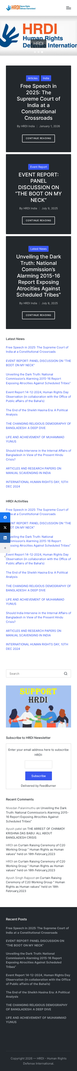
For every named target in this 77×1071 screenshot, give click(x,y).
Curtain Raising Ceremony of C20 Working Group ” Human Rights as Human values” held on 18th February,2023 (35, 849)
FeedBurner (47, 786)
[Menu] (68, 7)
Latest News (38, 248)
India (46, 78)
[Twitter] (5, 527)
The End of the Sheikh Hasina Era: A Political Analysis (38, 994)
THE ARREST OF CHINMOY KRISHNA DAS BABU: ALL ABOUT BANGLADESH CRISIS (35, 833)
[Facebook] (5, 517)
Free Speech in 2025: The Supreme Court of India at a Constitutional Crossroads (38, 102)
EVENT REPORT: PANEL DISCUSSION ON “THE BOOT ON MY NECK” (38, 187)
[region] (38, 36)
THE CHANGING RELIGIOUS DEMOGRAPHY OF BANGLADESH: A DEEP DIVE (37, 1007)
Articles (33, 78)
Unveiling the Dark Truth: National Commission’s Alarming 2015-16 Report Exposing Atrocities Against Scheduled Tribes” (38, 276)
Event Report (38, 166)
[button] (35, 52)
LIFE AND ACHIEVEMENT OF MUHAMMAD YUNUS (36, 1020)
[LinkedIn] (5, 538)
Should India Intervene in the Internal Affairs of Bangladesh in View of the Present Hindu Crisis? (38, 455)
